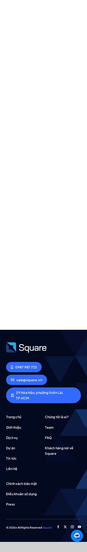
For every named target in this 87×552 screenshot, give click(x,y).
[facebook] (58, 526)
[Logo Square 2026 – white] (26, 343)
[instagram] (72, 526)
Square (47, 527)
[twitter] (65, 526)
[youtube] (79, 526)
